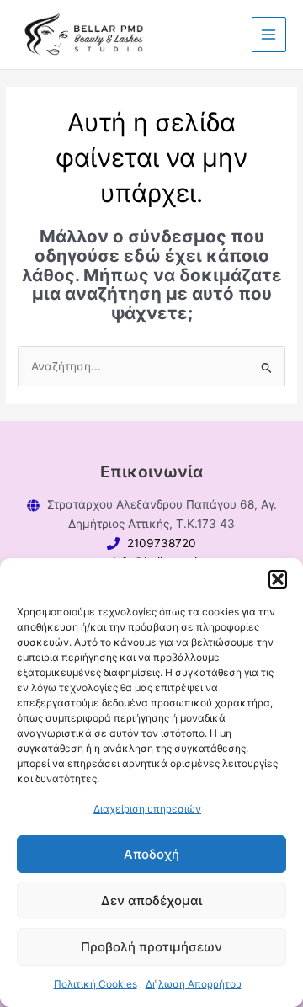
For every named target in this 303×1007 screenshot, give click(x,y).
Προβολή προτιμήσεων (151, 947)
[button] (277, 579)
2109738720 (161, 543)
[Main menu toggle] (269, 34)
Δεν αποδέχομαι (151, 900)
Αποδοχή (151, 854)
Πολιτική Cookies (95, 984)
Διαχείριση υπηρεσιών (147, 808)
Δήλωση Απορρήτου (194, 984)
